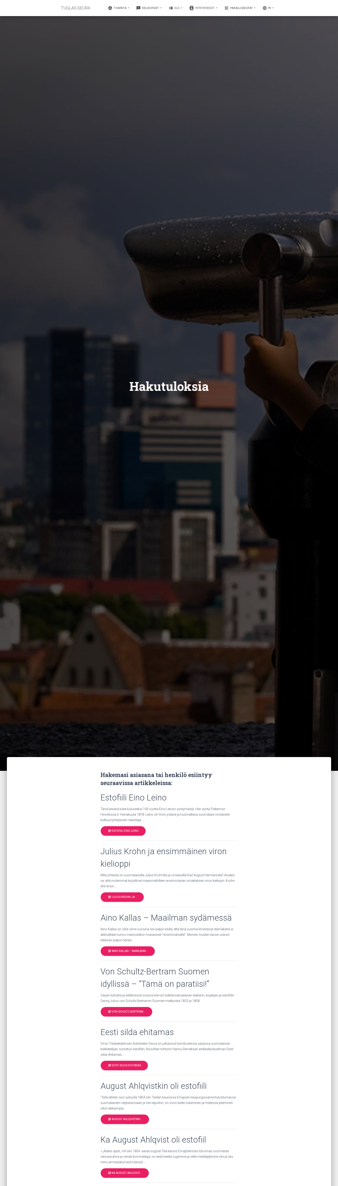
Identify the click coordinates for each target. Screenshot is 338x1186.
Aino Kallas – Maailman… (128, 951)
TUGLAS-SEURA (75, 8)
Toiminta (117, 8)
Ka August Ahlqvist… (125, 1173)
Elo (174, 8)
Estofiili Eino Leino (123, 831)
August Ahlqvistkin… (125, 1119)
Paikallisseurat (238, 8)
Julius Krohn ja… (122, 897)
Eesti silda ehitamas (124, 1065)
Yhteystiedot (202, 8)
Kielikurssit (148, 8)
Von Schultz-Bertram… (126, 1012)
